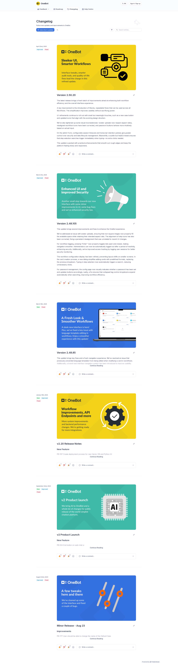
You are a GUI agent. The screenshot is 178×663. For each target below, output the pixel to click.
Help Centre (88, 9)
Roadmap (59, 9)
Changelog (74, 9)
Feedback (43, 9)
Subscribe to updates (46, 30)
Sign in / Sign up (135, 3)
